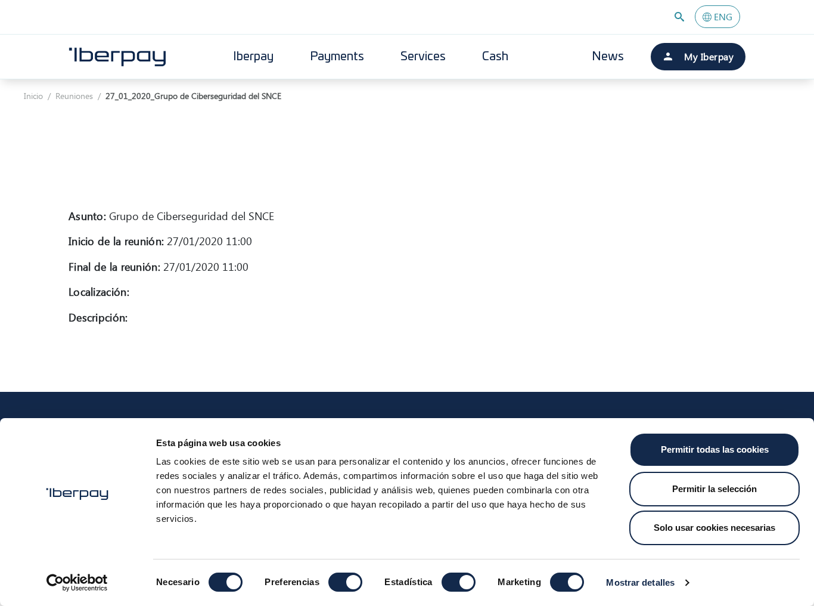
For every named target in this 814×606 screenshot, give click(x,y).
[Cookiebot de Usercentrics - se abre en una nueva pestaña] (77, 583)
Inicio (33, 95)
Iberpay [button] (253, 57)
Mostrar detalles (640, 582)
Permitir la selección (714, 489)
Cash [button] (495, 57)
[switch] (345, 582)
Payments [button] (337, 57)
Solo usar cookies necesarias (714, 527)
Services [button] (423, 57)
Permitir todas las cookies (715, 449)
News (608, 57)
